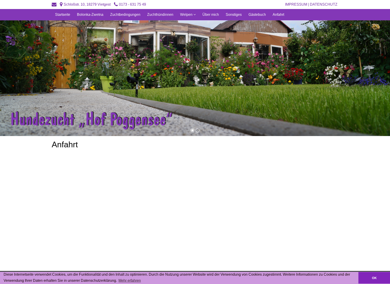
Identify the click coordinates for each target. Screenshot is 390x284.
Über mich (210, 14)
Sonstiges (234, 14)
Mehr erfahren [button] (129, 280)
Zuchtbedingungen (125, 14)
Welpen (186, 14)
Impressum (296, 4)
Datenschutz (324, 4)
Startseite (62, 14)
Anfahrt (278, 14)
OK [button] (374, 278)
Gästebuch (257, 14)
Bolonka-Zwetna (90, 14)
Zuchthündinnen (160, 14)
